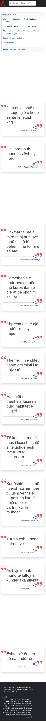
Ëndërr (26, 305)
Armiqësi (27, 260)
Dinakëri (34, 167)
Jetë (34, 131)
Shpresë (27, 342)
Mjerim (26, 589)
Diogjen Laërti (9, 14)
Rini (25, 378)
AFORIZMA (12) (9, 49)
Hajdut (26, 419)
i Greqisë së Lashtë (16, 38)
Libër (26, 465)
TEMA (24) (22, 49)
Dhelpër (27, 167)
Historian (10, 43)
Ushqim (39, 521)
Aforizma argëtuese (37, 419)
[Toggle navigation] (42, 3)
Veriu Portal (27, 687)
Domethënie (35, 305)
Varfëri (26, 521)
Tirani (32, 552)
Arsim (30, 378)
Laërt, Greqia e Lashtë (27, 26)
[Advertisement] (23, 77)
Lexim (31, 465)
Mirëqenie (28, 131)
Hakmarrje (36, 260)
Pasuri (32, 521)
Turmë (26, 552)
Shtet (35, 378)
